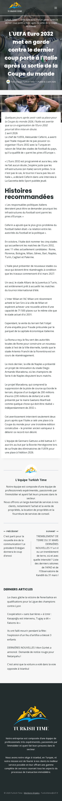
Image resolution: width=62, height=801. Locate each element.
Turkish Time (10, 19)
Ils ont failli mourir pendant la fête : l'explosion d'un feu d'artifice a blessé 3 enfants (29, 635)
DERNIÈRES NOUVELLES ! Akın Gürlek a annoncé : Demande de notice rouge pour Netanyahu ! (30, 652)
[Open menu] (55, 7)
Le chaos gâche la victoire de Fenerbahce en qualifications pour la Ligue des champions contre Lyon (32, 602)
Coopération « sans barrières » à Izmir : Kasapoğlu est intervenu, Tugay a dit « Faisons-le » (29, 618)
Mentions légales (32, 793)
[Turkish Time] (15, 6)
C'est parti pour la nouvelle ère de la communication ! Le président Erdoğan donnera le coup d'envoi (14, 543)
